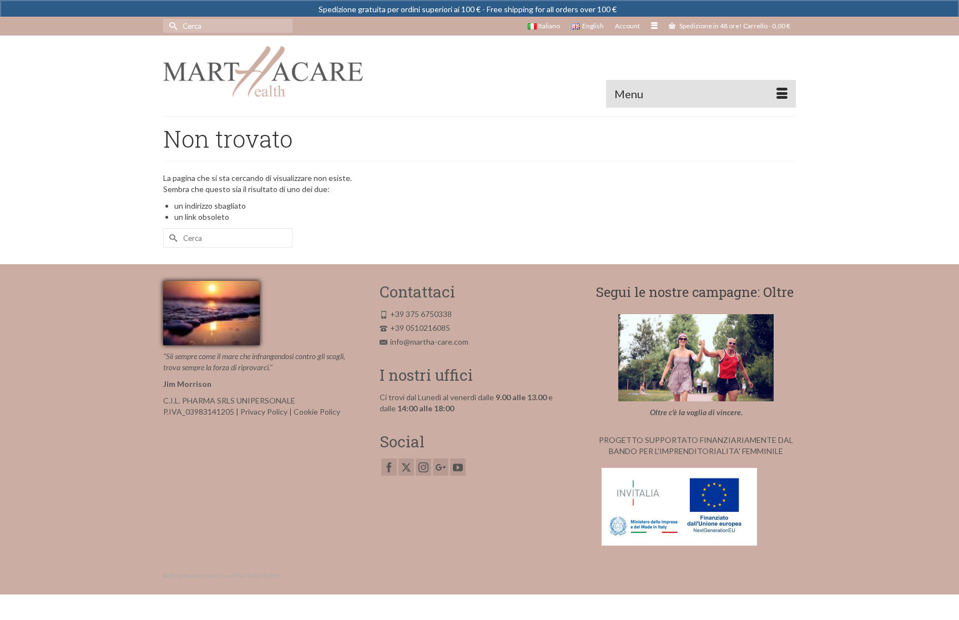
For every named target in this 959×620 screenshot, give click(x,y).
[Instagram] (423, 467)
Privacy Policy (263, 411)
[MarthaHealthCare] (263, 72)
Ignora (629, 9)
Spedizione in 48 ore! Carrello (734, 26)
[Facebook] (389, 467)
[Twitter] (406, 467)
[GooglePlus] (440, 467)
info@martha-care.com (429, 341)
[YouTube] (458, 467)
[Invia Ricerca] (171, 26)
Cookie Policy (317, 411)
